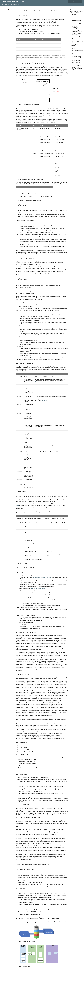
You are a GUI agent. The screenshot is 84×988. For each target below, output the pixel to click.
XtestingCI (47, 512)
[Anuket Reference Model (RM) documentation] (1, 1)
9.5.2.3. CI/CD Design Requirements (76, 37)
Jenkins (61, 503)
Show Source (72, 71)
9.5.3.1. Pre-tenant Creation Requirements (77, 42)
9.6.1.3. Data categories (76, 52)
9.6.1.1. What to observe (77, 48)
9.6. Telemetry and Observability (74, 45)
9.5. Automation (74, 22)
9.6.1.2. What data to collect (77, 50)
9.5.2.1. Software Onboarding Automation (77, 31)
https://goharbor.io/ (45, 400)
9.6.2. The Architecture (76, 60)
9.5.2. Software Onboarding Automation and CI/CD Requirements (77, 27)
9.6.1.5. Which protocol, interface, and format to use (77, 57)
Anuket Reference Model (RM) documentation (10, 4)
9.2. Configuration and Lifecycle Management (77, 16)
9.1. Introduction (74, 14)
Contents (72, 9)
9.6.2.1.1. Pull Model (77, 63)
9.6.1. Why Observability (76, 47)
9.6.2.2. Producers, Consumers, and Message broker (77, 68)
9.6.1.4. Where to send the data (77, 54)
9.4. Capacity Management (76, 20)
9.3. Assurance (74, 18)
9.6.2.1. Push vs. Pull (76, 62)
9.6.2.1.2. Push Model (77, 65)
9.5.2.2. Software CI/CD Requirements (76, 34)
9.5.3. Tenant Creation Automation (76, 39)
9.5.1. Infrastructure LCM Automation (76, 24)
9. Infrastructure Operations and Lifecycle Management (76, 12)
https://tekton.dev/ (38, 381)
